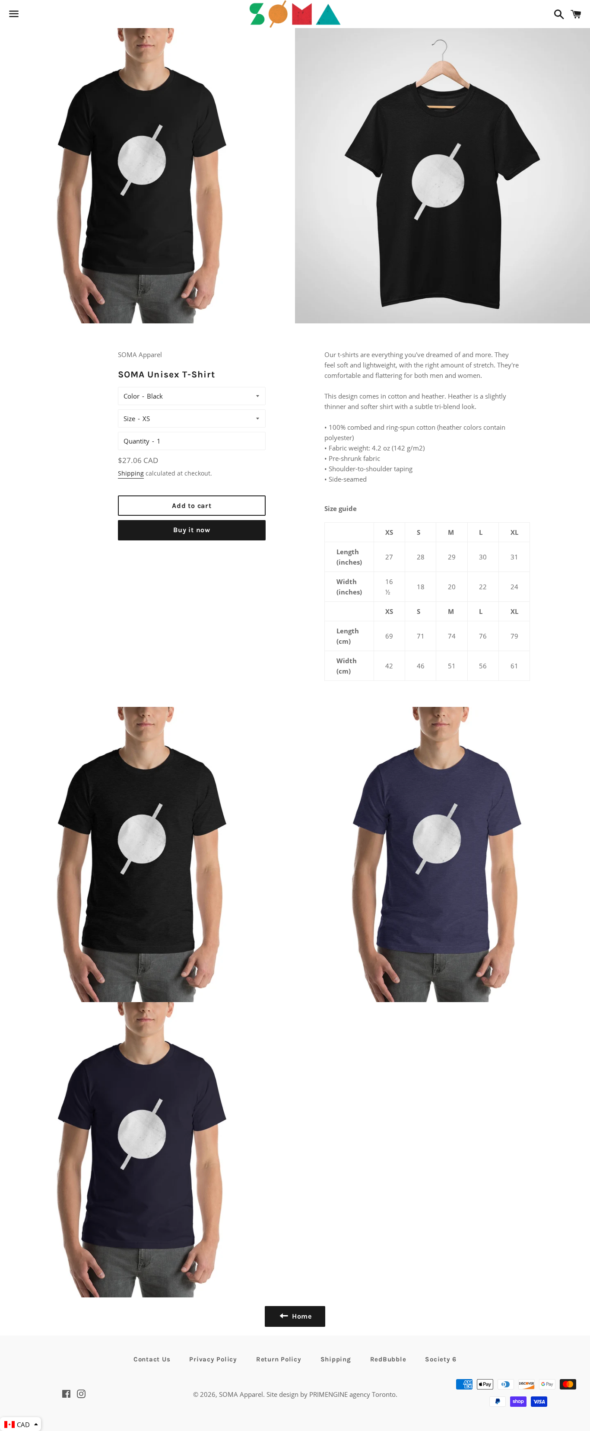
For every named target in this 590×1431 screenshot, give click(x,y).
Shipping (131, 473)
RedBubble (388, 1359)
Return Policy (278, 1359)
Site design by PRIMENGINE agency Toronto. (331, 1394)
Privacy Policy (213, 1359)
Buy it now (191, 530)
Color (132, 396)
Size (129, 418)
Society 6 (441, 1359)
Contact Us (152, 1359)
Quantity (136, 441)
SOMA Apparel (241, 1394)
